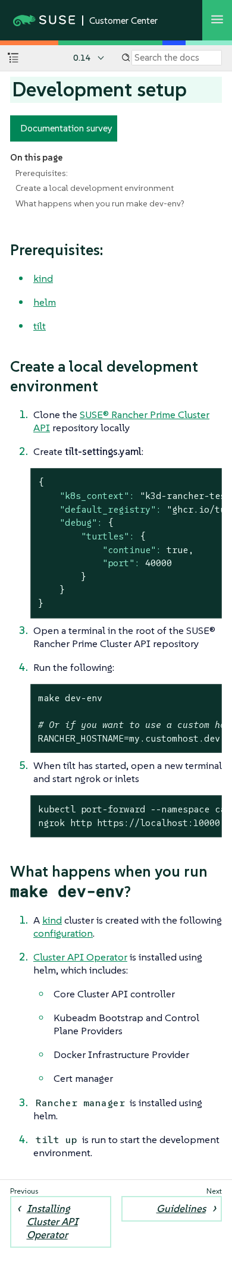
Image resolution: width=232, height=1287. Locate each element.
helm (44, 302)
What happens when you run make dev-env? (99, 203)
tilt (39, 325)
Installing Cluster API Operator (52, 1221)
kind (43, 278)
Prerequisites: (41, 173)
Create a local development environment (94, 188)
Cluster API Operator (80, 956)
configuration (63, 933)
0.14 (82, 57)
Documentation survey (66, 128)
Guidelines (181, 1208)
